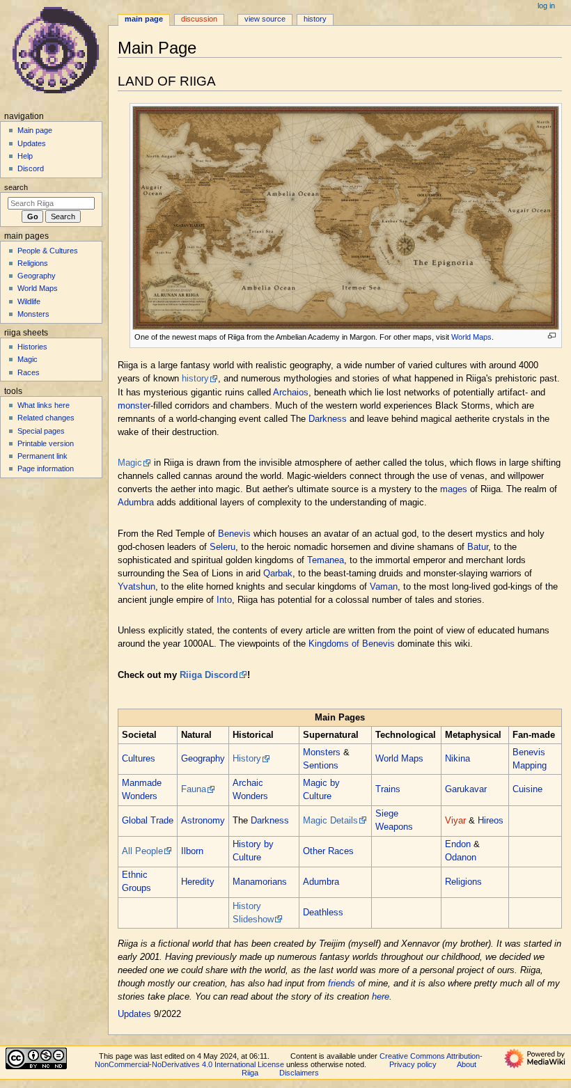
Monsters (322, 752)
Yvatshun (136, 587)
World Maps (471, 337)
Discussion (199, 19)
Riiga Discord (209, 675)
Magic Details (330, 821)
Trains (387, 789)
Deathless (323, 912)
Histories (32, 346)
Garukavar (466, 789)
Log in (546, 5)
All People (142, 851)
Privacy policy (413, 1064)
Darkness (327, 419)
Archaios (290, 392)
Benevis (234, 534)
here (380, 997)
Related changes (46, 417)
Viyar (455, 821)
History (247, 759)
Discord (30, 168)
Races (28, 372)
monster (134, 406)
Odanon (460, 857)
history (195, 379)
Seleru (222, 547)
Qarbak (277, 573)
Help (25, 156)
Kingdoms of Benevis (351, 644)
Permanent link (42, 456)
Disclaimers (299, 1073)
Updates (134, 1014)
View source (265, 19)
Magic (130, 463)
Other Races (328, 851)
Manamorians (260, 882)
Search (16, 187)
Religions (463, 882)
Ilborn (192, 851)
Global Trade (147, 821)
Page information (45, 468)
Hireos (490, 821)
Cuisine (527, 789)
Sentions (320, 766)
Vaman (384, 587)
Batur (477, 547)
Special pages (41, 431)
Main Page (144, 19)
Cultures (138, 759)
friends (341, 983)
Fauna (193, 789)
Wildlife (28, 301)
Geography (203, 759)
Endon (458, 844)
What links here (43, 405)
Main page (34, 130)
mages (453, 489)
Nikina (457, 759)
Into (224, 600)
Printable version (45, 443)
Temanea (325, 560)
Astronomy (203, 821)
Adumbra (136, 502)
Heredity (197, 882)
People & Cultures (47, 250)
